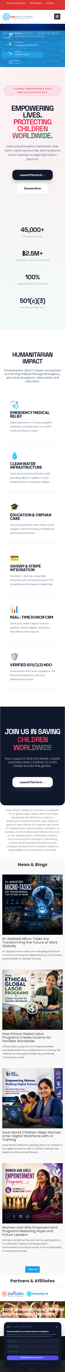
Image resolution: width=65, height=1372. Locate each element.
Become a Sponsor (16, 3)
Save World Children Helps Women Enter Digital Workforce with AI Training (31, 1136)
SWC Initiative (36, 3)
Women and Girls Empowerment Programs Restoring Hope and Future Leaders (30, 1231)
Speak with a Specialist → (33, 1357)
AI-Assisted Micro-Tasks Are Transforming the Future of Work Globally (29, 942)
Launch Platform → (33, 175)
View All (32, 1269)
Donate (50, 3)
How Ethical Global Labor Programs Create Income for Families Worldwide (26, 1037)
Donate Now (32, 188)
